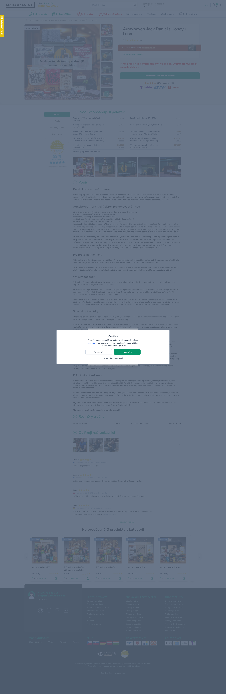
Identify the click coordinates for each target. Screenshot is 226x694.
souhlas (91, 343)
